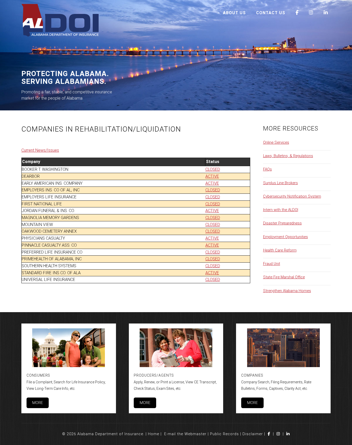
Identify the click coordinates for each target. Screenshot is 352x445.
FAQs (267, 169)
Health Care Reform (280, 250)
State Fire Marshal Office (284, 277)
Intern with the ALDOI (280, 209)
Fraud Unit (271, 263)
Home (153, 434)
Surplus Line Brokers (280, 183)
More (37, 402)
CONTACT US (270, 12)
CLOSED (212, 169)
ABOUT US (234, 12)
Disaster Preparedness (282, 223)
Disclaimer (252, 434)
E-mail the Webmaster (185, 434)
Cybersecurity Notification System (292, 196)
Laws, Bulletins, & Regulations (288, 155)
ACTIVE (212, 176)
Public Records (224, 434)
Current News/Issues (40, 150)
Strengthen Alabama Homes (287, 290)
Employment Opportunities (285, 236)
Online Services (276, 142)
